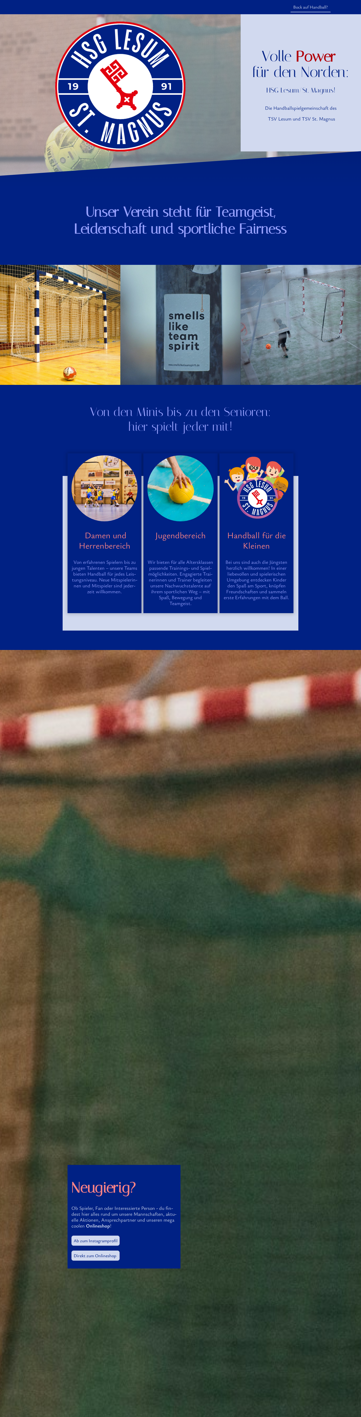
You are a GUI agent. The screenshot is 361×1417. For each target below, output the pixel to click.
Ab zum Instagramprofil (95, 1240)
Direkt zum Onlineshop (95, 1255)
